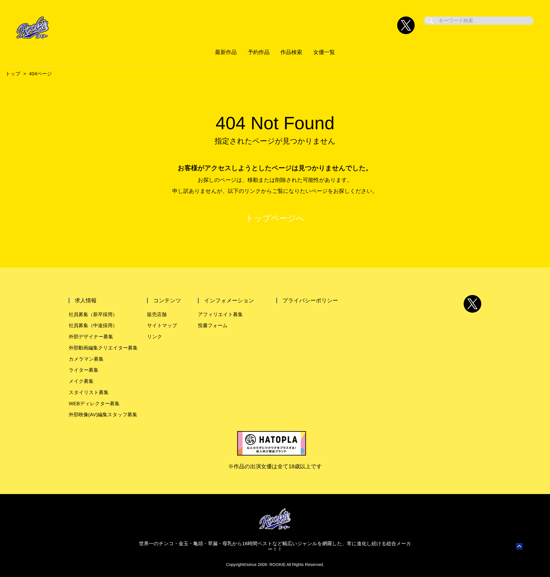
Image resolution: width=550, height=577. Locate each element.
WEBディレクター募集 (94, 403)
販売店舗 (157, 314)
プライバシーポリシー (310, 300)
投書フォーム (213, 325)
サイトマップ (162, 325)
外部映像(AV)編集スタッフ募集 (103, 414)
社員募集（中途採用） (93, 325)
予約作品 (259, 52)
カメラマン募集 (86, 359)
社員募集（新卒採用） (93, 314)
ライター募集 (83, 370)
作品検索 (291, 52)
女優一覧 (324, 52)
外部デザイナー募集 (91, 336)
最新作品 (226, 52)
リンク (154, 336)
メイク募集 (81, 381)
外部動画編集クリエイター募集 (103, 347)
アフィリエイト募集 (220, 314)
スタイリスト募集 (89, 392)
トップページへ (275, 218)
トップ (12, 73)
